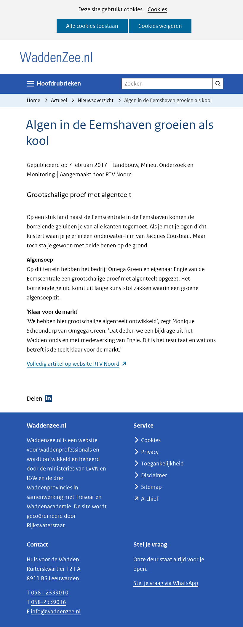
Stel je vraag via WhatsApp (165, 583)
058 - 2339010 (49, 592)
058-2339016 (48, 602)
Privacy (150, 452)
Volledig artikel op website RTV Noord (77, 363)
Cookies (157, 9)
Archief (149, 498)
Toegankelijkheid (162, 463)
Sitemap (151, 486)
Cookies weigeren (160, 25)
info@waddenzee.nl (56, 611)
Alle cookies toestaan (92, 25)
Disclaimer (154, 475)
